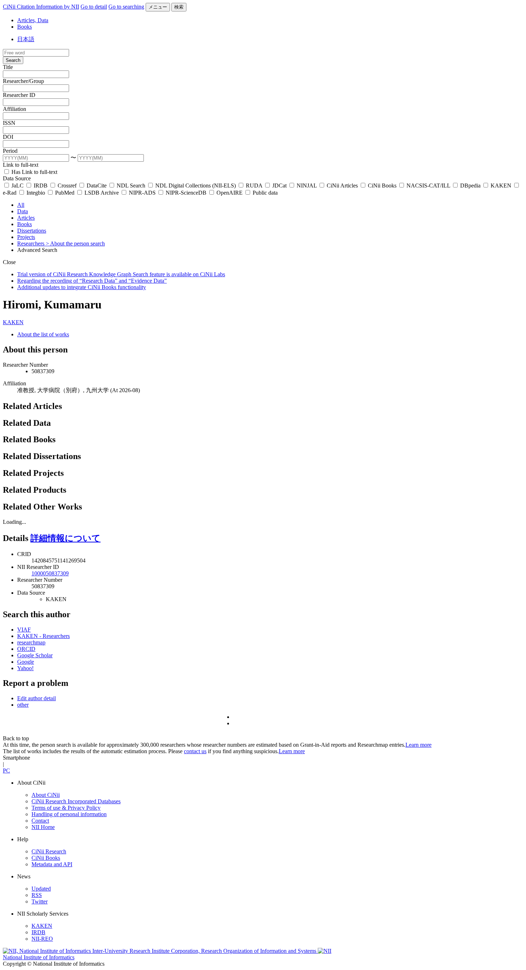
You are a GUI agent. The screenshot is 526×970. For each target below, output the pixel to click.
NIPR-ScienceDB (186, 193)
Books (24, 27)
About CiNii (45, 795)
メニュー (157, 7)
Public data (264, 193)
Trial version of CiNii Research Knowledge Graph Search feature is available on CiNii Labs (121, 274)
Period (10, 151)
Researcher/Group (23, 81)
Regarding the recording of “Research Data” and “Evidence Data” (92, 281)
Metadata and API (51, 864)
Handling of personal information (69, 814)
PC (6, 770)
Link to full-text (20, 165)
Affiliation (14, 109)
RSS (36, 895)
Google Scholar (35, 655)
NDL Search (131, 185)
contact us (195, 751)
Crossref (67, 185)
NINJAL (306, 185)
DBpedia (470, 185)
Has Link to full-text (33, 172)
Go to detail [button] (94, 7)
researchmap (31, 642)
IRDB (40, 185)
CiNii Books (382, 185)
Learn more (418, 745)
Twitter (39, 901)
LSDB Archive (101, 193)
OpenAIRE (229, 193)
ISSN (9, 123)
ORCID (26, 649)
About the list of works (43, 334)
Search (13, 60)
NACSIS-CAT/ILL (428, 185)
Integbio (36, 193)
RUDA (254, 185)
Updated (41, 889)
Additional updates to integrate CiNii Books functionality (81, 287)
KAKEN (501, 185)
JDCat (279, 185)
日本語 (25, 39)
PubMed (65, 193)
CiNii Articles (342, 185)
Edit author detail (36, 698)
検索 (179, 7)
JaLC (17, 185)
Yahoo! (25, 668)
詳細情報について (65, 538)
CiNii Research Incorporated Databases (76, 801)
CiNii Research (48, 851)
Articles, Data (32, 20)
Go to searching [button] (126, 7)
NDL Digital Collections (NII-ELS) (195, 185)
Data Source (17, 178)
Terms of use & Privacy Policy (66, 808)
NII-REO (42, 939)
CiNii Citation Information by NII (41, 7)
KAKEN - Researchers (43, 636)
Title (8, 67)
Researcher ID (19, 95)
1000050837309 (50, 573)
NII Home (43, 827)
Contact (40, 821)
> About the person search (75, 243)
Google (25, 662)
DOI (8, 137)
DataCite (96, 185)
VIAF (24, 630)
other (23, 705)
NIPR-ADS (142, 193)
